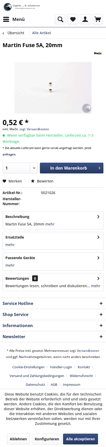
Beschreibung (17, 216)
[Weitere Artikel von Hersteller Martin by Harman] (97, 53)
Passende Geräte (20, 257)
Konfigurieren (47, 438)
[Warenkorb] (98, 19)
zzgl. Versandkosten (34, 129)
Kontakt (84, 367)
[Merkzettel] (72, 19)
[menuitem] (13, 19)
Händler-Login (61, 367)
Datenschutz (35, 384)
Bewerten (45, 181)
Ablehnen (18, 438)
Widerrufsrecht (81, 375)
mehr (49, 224)
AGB (54, 384)
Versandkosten (88, 350)
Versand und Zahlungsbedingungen (37, 375)
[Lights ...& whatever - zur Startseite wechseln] (22, 7)
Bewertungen (17, 278)
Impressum (71, 384)
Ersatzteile (14, 237)
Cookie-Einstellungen (28, 367)
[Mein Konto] (85, 19)
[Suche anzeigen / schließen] (60, 19)
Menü (18, 19)
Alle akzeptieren (80, 438)
